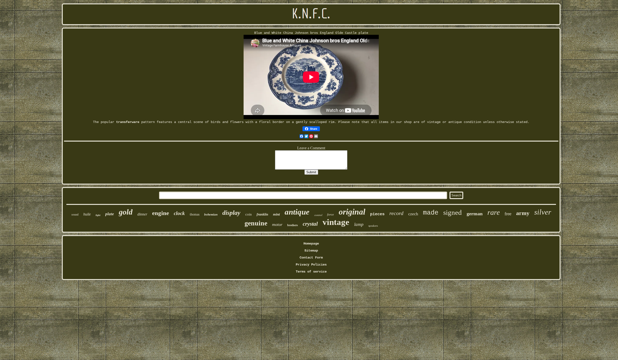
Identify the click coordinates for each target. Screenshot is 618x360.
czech (413, 213)
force (330, 214)
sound (74, 214)
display (231, 212)
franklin (262, 214)
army (522, 213)
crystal (310, 224)
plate (109, 214)
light (98, 215)
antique (297, 212)
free (508, 213)
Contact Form (311, 257)
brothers (292, 225)
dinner (142, 214)
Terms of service (311, 272)
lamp (359, 224)
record (396, 213)
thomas (194, 214)
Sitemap (311, 250)
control (318, 215)
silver (542, 212)
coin (248, 214)
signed (452, 212)
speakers (373, 225)
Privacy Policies (311, 264)
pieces (377, 214)
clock (179, 213)
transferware (127, 122)
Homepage (311, 243)
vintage (336, 222)
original (352, 211)
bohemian (211, 214)
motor (277, 224)
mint (276, 214)
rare (493, 212)
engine (160, 213)
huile (87, 214)
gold (126, 212)
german (475, 213)
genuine (256, 223)
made (430, 212)
